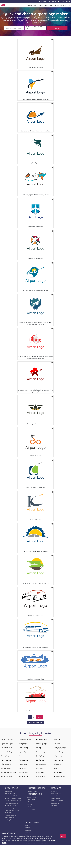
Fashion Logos (23, 756)
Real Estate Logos (59, 752)
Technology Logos (59, 776)
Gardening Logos (24, 776)
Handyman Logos (41, 739)
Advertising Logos (7, 739)
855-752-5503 (52, 1)
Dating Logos (23, 744)
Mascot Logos (40, 768)
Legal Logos (40, 760)
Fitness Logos (23, 764)
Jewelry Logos (40, 756)
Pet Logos (57, 744)
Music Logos (58, 739)
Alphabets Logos (6, 748)
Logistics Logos (41, 764)
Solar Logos (57, 764)
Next (39, 717)
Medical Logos (40, 776)
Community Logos (7, 768)
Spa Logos (57, 768)
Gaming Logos (23, 772)
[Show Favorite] (58, 1)
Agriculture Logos (7, 744)
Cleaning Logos (6, 764)
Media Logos (40, 772)
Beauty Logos (5, 756)
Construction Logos (25, 739)
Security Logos (58, 760)
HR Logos (39, 748)
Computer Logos (6, 776)
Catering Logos (6, 760)
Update (57, 28)
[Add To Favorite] (52, 39)
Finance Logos (23, 760)
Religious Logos (59, 756)
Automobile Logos (7, 752)
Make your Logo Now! (35, 722)
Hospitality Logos (41, 744)
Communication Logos (8, 772)
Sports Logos (58, 772)
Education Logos (24, 748)
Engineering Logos (24, 752)
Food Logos (22, 768)
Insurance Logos (41, 752)
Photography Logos (60, 748)
